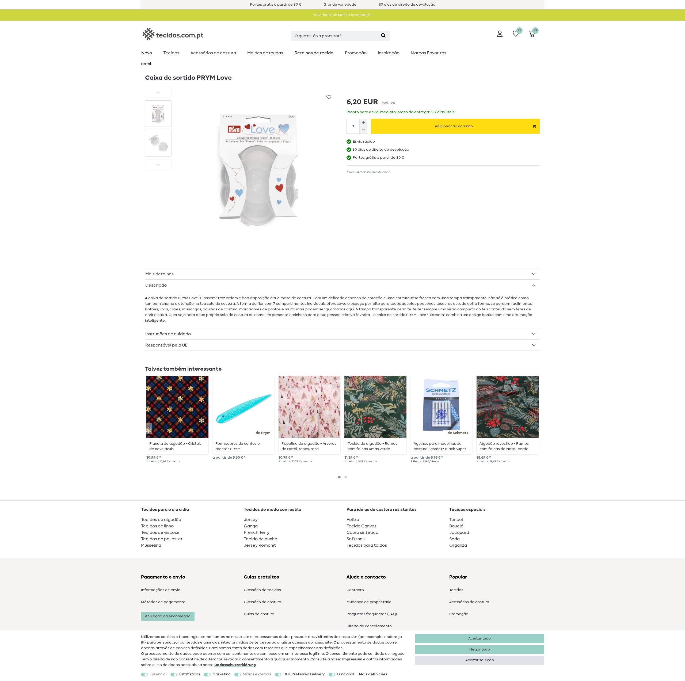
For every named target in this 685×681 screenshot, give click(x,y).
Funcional (345, 674)
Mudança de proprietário (369, 602)
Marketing (221, 674)
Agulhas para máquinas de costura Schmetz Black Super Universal (440, 446)
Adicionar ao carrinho (454, 126)
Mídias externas (257, 674)
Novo (146, 53)
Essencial (158, 674)
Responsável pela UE (166, 345)
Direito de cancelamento (369, 626)
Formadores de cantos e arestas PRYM (237, 446)
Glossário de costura (262, 602)
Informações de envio (160, 590)
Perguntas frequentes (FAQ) (372, 614)
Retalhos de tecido (314, 53)
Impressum (352, 659)
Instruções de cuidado (168, 334)
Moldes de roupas (265, 53)
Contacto (355, 590)
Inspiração (388, 53)
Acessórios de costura (469, 602)
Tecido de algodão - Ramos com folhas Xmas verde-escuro (372, 446)
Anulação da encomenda (168, 616)
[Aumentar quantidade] (363, 122)
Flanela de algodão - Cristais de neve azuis (175, 446)
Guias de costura (259, 614)
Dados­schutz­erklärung (235, 665)
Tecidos (171, 53)
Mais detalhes (159, 274)
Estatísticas (189, 674)
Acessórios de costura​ (213, 53)
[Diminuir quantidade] (363, 130)
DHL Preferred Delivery (304, 674)
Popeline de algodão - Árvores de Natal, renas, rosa (308, 446)
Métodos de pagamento (163, 602)
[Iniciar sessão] (500, 34)
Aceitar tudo (479, 638)
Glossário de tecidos (262, 590)
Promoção (356, 53)
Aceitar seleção (479, 660)
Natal (146, 64)
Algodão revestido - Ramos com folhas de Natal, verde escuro (504, 446)
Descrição (156, 285)
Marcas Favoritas (428, 53)
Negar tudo (479, 649)
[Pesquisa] (383, 36)
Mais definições (373, 674)
